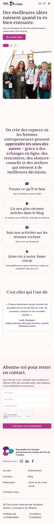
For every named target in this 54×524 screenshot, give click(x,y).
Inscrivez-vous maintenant (27, 426)
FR (44, 3)
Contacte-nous (11, 492)
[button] (49, 3)
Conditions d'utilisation (36, 516)
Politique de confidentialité (10, 516)
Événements (35, 470)
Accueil (7, 470)
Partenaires (9, 482)
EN (40, 3)
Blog (30, 476)
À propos (8, 476)
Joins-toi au (37, 484)
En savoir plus (14, 37)
